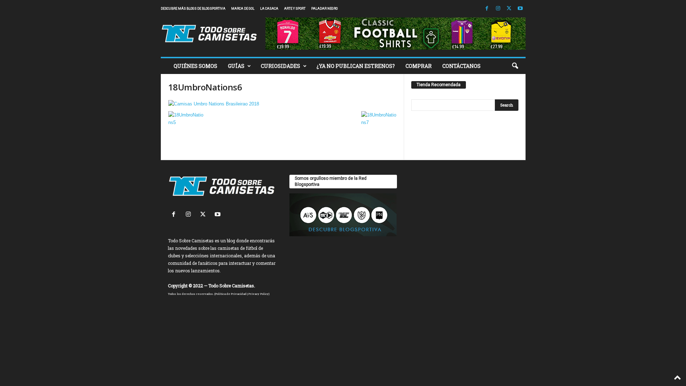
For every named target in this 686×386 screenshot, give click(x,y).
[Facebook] (487, 9)
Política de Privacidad (231, 294)
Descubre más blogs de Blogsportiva (193, 8)
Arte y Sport (294, 8)
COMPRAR (419, 66)
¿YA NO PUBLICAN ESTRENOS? (356, 66)
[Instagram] (498, 9)
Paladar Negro (324, 8)
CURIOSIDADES (280, 66)
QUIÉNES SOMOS (195, 66)
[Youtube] (520, 9)
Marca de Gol (242, 8)
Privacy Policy (258, 294)
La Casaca (269, 8)
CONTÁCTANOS (461, 66)
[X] (509, 9)
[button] (515, 66)
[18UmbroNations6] (282, 104)
